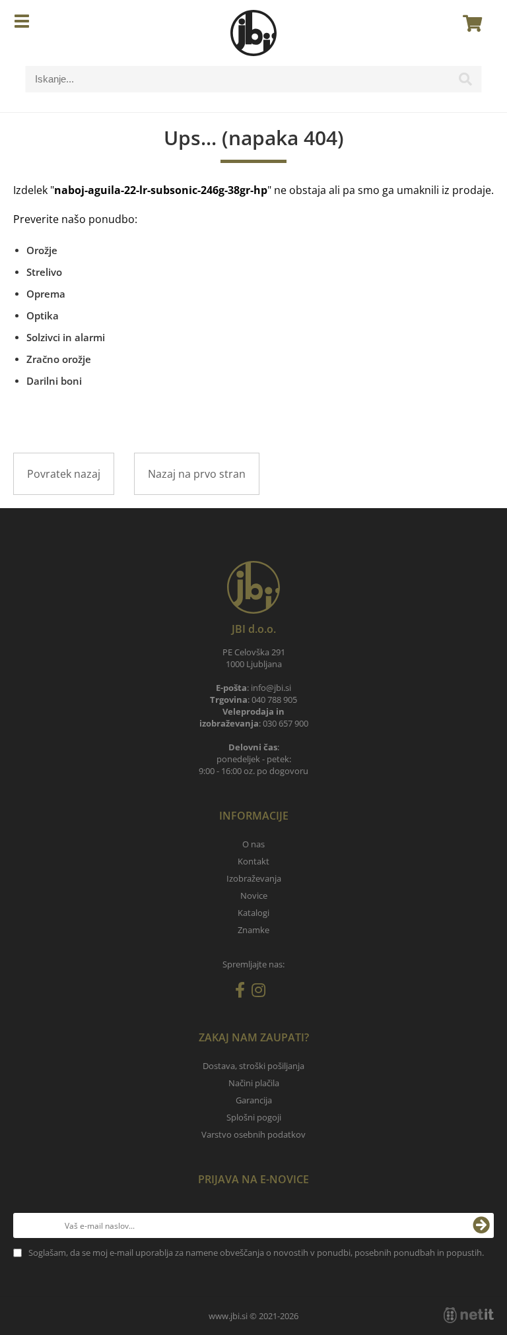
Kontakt (253, 861)
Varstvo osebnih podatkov (253, 1134)
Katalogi (253, 913)
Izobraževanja (253, 878)
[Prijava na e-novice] (481, 1225)
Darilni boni (54, 380)
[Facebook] (243, 992)
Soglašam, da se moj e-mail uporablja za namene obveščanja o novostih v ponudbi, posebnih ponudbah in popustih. (256, 1252)
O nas (253, 844)
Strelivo (44, 271)
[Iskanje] (465, 82)
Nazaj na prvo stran (197, 474)
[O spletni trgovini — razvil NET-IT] (469, 1315)
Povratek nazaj (63, 474)
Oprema (45, 293)
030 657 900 (285, 723)
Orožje (41, 250)
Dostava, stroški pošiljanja (253, 1066)
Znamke (253, 930)
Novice (253, 895)
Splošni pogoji (253, 1117)
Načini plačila (253, 1083)
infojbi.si (271, 688)
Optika (42, 315)
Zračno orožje (58, 359)
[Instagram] (262, 992)
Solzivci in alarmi (65, 337)
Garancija (254, 1100)
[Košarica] (469, 23)
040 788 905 (274, 699)
